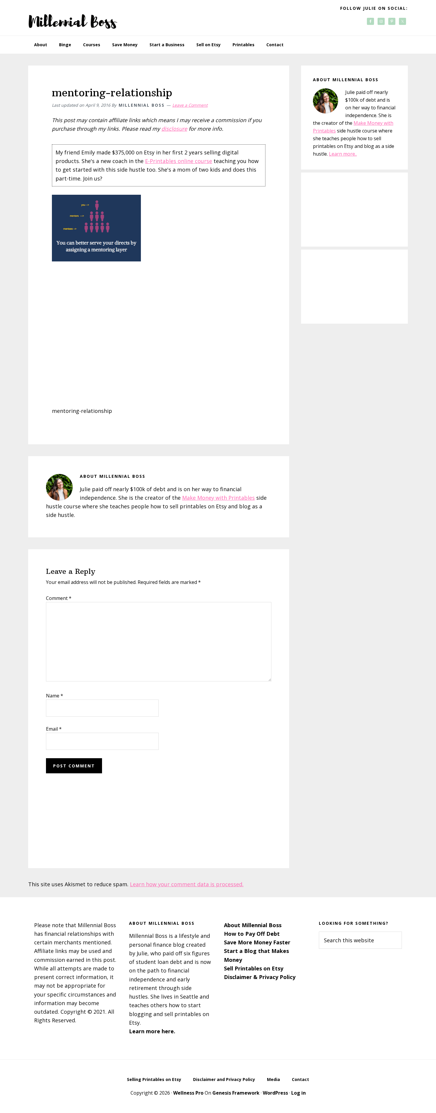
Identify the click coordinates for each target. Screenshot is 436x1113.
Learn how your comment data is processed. (187, 884)
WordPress (275, 1093)
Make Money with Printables (218, 497)
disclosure (174, 128)
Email (54, 729)
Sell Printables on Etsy (253, 968)
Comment (58, 598)
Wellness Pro (188, 1093)
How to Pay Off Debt (252, 933)
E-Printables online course (178, 161)
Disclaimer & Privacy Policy (259, 977)
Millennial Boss (72, 18)
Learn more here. (152, 1031)
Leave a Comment (190, 105)
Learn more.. (343, 154)
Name (54, 695)
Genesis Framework (236, 1093)
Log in (298, 1093)
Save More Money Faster (257, 942)
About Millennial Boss (252, 925)
